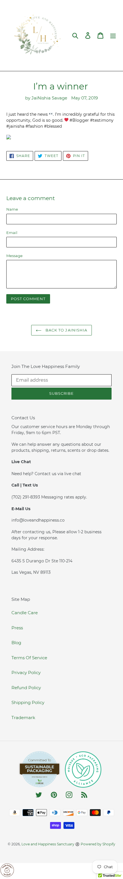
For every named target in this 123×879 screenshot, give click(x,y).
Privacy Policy (26, 672)
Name (12, 209)
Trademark (23, 717)
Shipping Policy (27, 702)
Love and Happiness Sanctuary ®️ (50, 844)
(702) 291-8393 (26, 497)
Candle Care (24, 612)
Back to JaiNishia (65, 330)
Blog (16, 642)
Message (14, 255)
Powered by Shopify (98, 844)
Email (11, 232)
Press (17, 627)
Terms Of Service (29, 657)
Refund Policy (26, 687)
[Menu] (113, 35)
